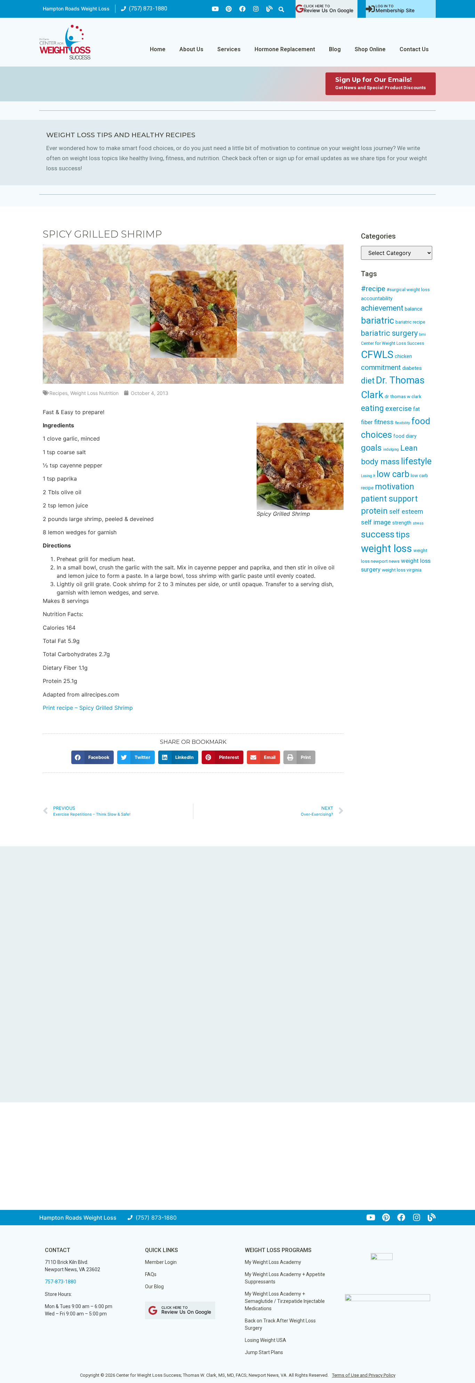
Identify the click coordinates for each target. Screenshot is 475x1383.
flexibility (402, 423)
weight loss (386, 548)
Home (158, 49)
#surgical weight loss (408, 289)
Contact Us (414, 49)
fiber (367, 422)
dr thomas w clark (403, 396)
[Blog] (269, 9)
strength (401, 523)
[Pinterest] (229, 9)
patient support (389, 499)
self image (376, 522)
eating (372, 408)
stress (418, 523)
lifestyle (416, 461)
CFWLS (377, 354)
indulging (391, 449)
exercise (398, 408)
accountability (377, 299)
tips (403, 534)
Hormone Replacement (285, 49)
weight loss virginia (401, 570)
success (377, 534)
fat (416, 409)
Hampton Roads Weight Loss (76, 8)
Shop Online (370, 49)
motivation (394, 486)
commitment (381, 367)
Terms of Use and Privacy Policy (363, 1375)
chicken (403, 356)
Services (229, 49)
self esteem (406, 511)
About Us (191, 49)
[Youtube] (215, 9)
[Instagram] (256, 9)
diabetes (412, 368)
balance (413, 309)
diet (368, 381)
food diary (405, 436)
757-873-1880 (60, 1281)
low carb (393, 474)
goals (371, 448)
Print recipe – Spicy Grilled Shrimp (88, 707)
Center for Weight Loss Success (392, 343)
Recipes (58, 393)
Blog (335, 49)
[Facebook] (242, 9)
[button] (281, 9)
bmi (422, 334)
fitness (384, 422)
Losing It (368, 476)
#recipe (373, 289)
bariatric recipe (410, 322)
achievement (382, 308)
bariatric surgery (389, 333)
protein (374, 511)
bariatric (377, 320)
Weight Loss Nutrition (94, 393)
